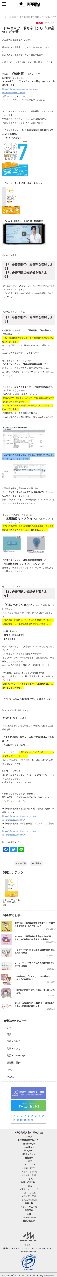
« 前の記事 (21, 863)
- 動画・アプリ (29, 1168)
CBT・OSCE (12, 1041)
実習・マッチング (14, 1055)
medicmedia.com (28, 1251)
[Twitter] (13, 850)
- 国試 (29, 1161)
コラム (9, 1069)
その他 (9, 1076)
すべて (9, 1027)
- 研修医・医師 (29, 1175)
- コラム (29, 1179)
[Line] (21, 850)
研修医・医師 (12, 1062)
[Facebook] (6, 850)
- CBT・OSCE (29, 1164)
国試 (7, 1034)
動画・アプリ (12, 1048)
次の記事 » (36, 863)
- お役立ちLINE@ (29, 1200)
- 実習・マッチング (29, 1171)
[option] (11, 893)
